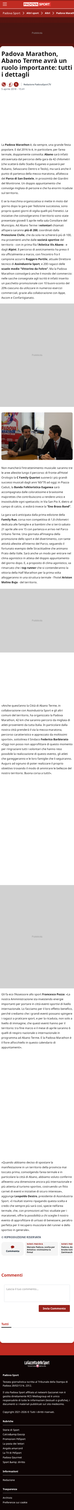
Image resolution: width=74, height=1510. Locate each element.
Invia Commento (54, 1308)
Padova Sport (11, 13)
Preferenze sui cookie (15, 1502)
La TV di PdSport (12, 1452)
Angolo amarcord (13, 1448)
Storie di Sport (11, 1429)
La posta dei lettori (13, 1443)
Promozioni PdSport (14, 1439)
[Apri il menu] (5, 4)
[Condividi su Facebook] (10, 84)
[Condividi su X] (16, 84)
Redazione (9, 1480)
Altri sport (33, 13)
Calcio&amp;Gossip (14, 1434)
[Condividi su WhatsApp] (3, 84)
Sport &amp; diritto (14, 1462)
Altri (47, 13)
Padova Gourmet (12, 1457)
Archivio (7, 1497)
